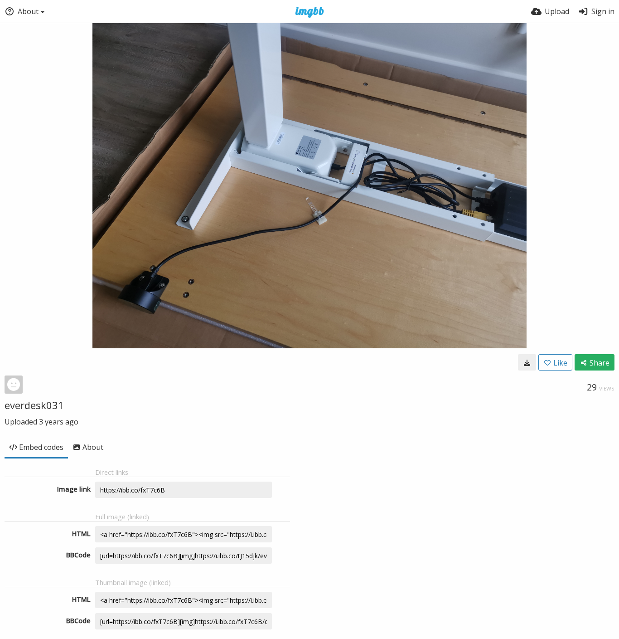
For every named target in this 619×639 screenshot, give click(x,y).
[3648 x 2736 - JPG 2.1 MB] (527, 362)
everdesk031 (34, 405)
